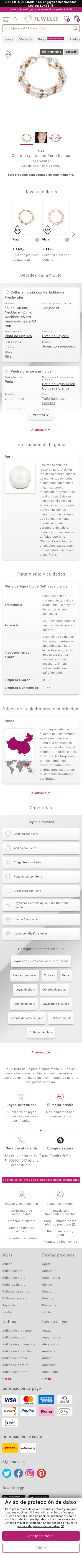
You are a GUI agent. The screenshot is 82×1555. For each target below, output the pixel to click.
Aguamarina (51, 1337)
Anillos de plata (14, 1278)
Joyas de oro (11, 1305)
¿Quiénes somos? (60, 1204)
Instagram (29, 1473)
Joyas (9, 39)
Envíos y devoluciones (21, 1204)
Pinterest (41, 1473)
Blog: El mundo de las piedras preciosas (60, 1223)
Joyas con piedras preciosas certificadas (40, 961)
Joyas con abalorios (58, 346)
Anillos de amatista (16, 1351)
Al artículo (38, 430)
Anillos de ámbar (14, 1358)
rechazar (57, 1516)
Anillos (7, 1264)
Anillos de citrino (15, 1372)
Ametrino (49, 1365)
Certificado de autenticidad (21, 1212)
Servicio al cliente (21, 1148)
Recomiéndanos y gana (60, 1233)
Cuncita (48, 1298)
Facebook (18, 1473)
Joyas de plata (25, 990)
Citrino (47, 1285)
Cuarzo (47, 1292)
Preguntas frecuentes (21, 1238)
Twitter (6, 1473)
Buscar (75, 28)
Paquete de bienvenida (60, 1242)
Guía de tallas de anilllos (21, 1230)
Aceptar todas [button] (41, 1536)
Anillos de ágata (14, 1337)
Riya (8, 356)
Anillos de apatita (15, 1365)
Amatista (49, 1271)
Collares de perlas (54, 990)
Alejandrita (50, 1344)
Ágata (46, 1264)
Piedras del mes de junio (26, 1018)
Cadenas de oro (14, 1285)
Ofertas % (26, 39)
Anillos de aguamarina (19, 1344)
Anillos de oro (12, 1271)
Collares (49, 976)
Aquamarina (51, 1278)
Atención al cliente (22, 1221)
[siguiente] (73, 234)
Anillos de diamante (17, 1331)
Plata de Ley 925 (18, 336)
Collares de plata (24, 1004)
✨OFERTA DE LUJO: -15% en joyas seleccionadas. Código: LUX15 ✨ (41, 4)
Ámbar (47, 1358)
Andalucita (50, 1372)
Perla (9, 381)
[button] (5, 18)
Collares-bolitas (61, 1018)
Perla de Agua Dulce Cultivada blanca (58, 386)
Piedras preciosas (25, 976)
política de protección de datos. (38, 1526)
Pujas (50, 39)
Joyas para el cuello (56, 1004)
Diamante (49, 1305)
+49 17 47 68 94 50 (23, 1156)
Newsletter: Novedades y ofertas (60, 1212)
